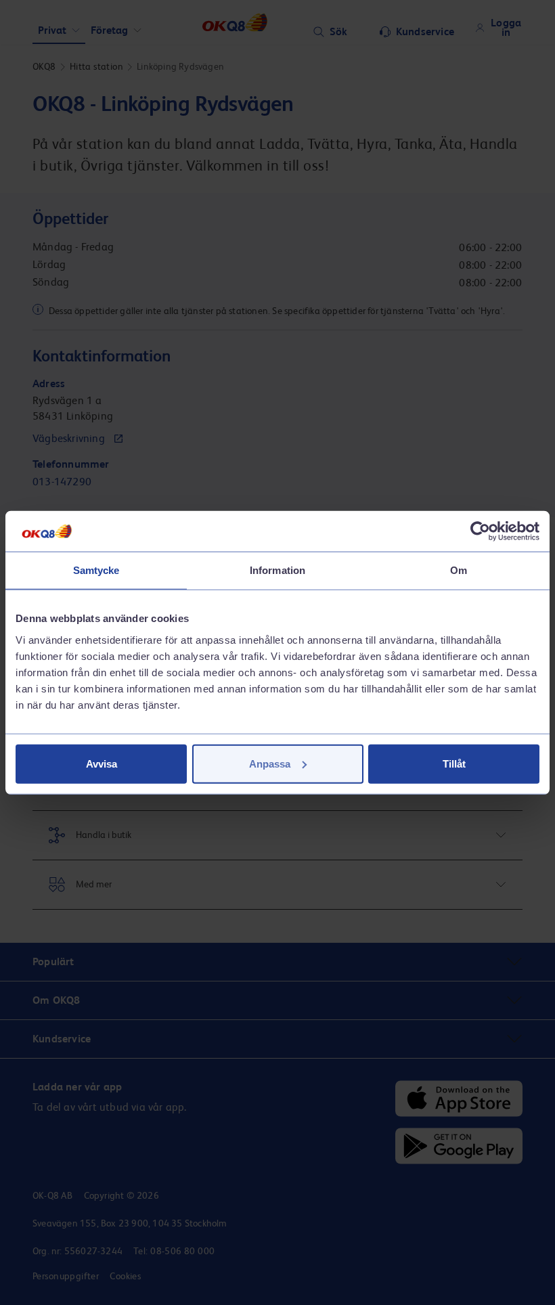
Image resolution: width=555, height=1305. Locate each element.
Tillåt (454, 763)
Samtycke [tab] (96, 570)
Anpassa (269, 763)
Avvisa (101, 763)
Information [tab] (277, 570)
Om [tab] (458, 570)
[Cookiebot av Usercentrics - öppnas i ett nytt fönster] (480, 531)
